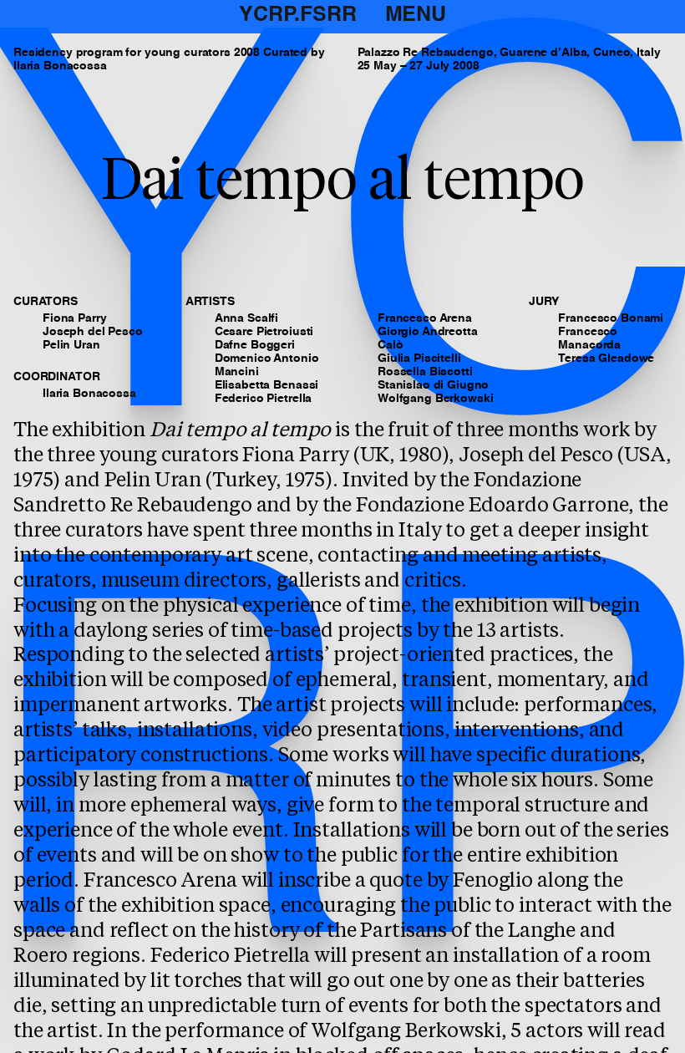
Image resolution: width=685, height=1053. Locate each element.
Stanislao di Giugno (433, 385)
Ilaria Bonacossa (89, 393)
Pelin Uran (71, 345)
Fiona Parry (74, 318)
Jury (543, 302)
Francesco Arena (425, 318)
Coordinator (56, 377)
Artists (210, 302)
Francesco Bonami (610, 318)
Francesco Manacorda (589, 338)
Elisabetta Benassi (266, 385)
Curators (45, 302)
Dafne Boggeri (255, 345)
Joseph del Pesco (93, 332)
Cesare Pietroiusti (264, 332)
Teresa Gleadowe (606, 358)
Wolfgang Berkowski (435, 398)
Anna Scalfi (246, 318)
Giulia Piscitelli (419, 358)
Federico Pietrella (263, 398)
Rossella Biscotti (425, 372)
